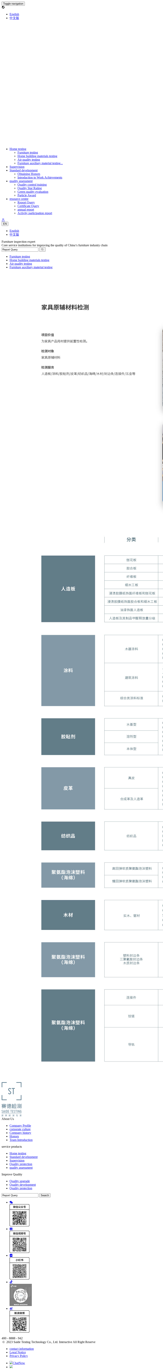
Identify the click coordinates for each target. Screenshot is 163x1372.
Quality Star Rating (29, 188)
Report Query (26, 202)
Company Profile (20, 1125)
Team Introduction (21, 1140)
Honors (14, 1136)
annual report (25, 209)
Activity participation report (34, 213)
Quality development (23, 1184)
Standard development (24, 170)
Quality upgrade (20, 1181)
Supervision (17, 166)
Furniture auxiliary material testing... (40, 163)
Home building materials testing (37, 156)
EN (5, 223)
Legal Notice (18, 1352)
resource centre (19, 199)
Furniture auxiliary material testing (31, 267)
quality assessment (21, 181)
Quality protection (21, 1164)
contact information (22, 1348)
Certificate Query (28, 206)
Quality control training (32, 184)
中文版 (14, 18)
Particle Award (26, 195)
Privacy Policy (19, 1356)
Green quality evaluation (32, 191)
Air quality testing (28, 159)
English (14, 14)
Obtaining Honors (28, 174)
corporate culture (20, 1129)
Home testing (18, 149)
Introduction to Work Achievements (39, 177)
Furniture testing (27, 152)
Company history (20, 1132)
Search (45, 1195)
